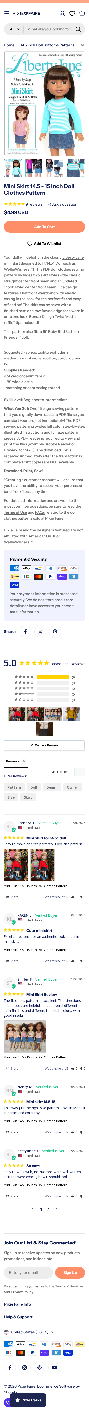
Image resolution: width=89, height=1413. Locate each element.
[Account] (62, 13)
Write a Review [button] (47, 745)
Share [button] (14, 897)
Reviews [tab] (12, 761)
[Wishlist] (72, 13)
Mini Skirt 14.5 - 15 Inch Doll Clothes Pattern (35, 886)
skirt (28, 797)
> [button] (57, 1209)
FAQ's (40, 512)
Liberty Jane (73, 257)
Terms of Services (69, 1286)
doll (33, 787)
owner (72, 787)
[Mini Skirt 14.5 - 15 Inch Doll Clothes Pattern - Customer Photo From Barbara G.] (44, 729)
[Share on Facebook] (25, 631)
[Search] (78, 29)
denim (52, 787)
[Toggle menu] (7, 13)
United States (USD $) (29, 1332)
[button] (74, 897)
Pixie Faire (26, 1386)
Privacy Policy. (22, 1292)
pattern (14, 787)
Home (9, 45)
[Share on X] (40, 631)
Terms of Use (15, 512)
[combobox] (44, 29)
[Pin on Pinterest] (55, 631)
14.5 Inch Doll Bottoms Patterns (47, 45)
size (11, 797)
